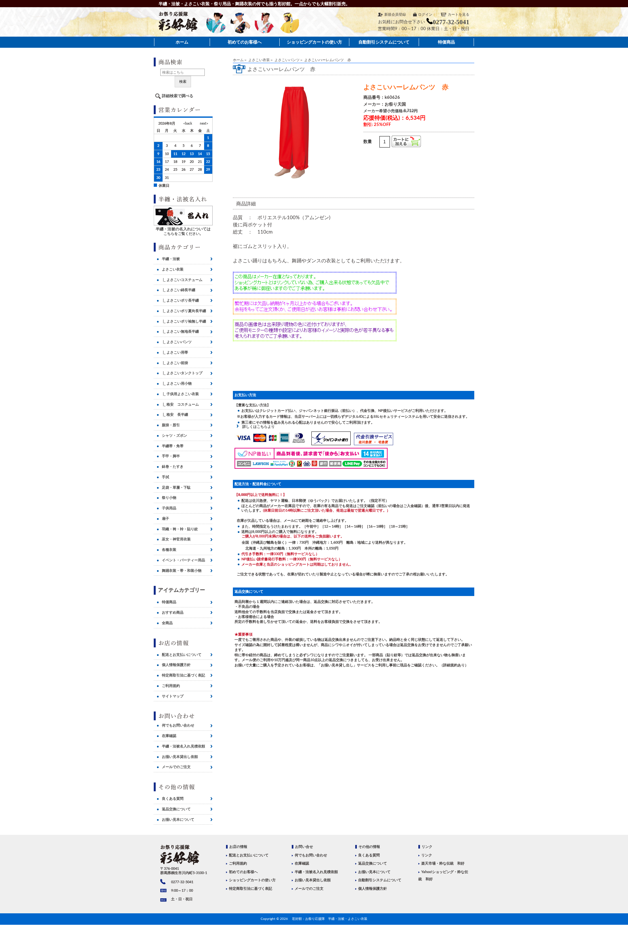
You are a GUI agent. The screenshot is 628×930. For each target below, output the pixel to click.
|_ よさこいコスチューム (182, 280)
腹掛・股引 (171, 425)
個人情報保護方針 (176, 665)
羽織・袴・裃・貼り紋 (180, 529)
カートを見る (458, 14)
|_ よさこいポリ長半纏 (180, 300)
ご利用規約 (171, 686)
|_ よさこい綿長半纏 (178, 290)
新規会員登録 (395, 14)
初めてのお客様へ (245, 42)
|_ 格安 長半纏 (175, 414)
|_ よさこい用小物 (177, 383)
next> (204, 123)
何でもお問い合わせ (178, 725)
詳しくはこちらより (257, 427)
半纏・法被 (171, 259)
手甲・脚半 (171, 456)
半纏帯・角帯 (172, 446)
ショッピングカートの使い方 (314, 42)
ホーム (182, 42)
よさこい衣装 (259, 60)
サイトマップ (172, 696)
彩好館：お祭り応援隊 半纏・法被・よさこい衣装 (330, 919)
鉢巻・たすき (172, 466)
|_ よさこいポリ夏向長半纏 (184, 311)
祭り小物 (169, 498)
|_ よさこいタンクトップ (182, 373)
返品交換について (176, 809)
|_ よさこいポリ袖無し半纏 (184, 321)
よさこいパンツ (287, 60)
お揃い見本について (178, 819)
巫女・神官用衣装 (176, 539)
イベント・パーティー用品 (183, 560)
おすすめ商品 (172, 612)
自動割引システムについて (384, 42)
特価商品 (446, 42)
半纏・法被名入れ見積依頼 (183, 746)
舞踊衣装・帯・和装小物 (181, 570)
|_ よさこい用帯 (175, 352)
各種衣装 (169, 550)
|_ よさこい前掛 (175, 363)
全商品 (167, 623)
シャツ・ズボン (174, 435)
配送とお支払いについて (181, 655)
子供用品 (169, 508)
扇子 (165, 518)
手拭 (165, 477)
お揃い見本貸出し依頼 (180, 757)
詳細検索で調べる (177, 96)
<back (187, 123)
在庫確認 (169, 736)
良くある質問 (172, 798)
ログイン (425, 14)
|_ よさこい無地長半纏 (180, 331)
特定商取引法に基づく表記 (183, 675)
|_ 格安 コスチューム (180, 404)
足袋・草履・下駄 (176, 487)
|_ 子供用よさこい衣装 (180, 394)
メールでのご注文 (176, 767)
